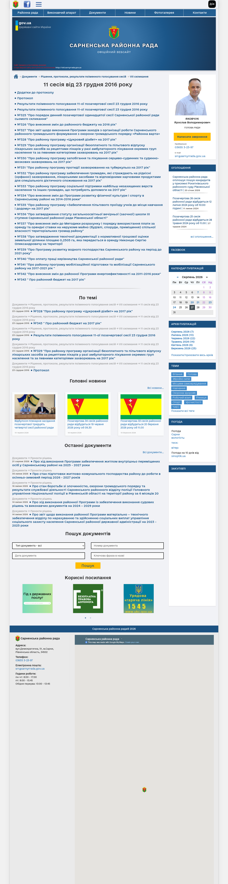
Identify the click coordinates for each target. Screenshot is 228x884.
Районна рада (28, 12)
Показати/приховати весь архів (192, 355)
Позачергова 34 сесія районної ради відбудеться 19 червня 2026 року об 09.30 (87, 424)
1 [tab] (85, 618)
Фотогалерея (164, 12)
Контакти (200, 12)
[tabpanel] (37, 598)
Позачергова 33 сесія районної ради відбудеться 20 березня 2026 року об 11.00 (141, 424)
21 (198, 302)
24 (174, 307)
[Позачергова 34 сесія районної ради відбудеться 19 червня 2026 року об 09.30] (87, 406)
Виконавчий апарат (61, 12)
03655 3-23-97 (184, 147)
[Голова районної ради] (192, 96)
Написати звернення (192, 136)
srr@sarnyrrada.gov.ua (190, 156)
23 (210, 302)
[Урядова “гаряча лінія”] (139, 598)
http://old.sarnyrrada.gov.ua (68, 68)
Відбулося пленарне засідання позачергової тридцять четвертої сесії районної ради (35, 424)
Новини (130, 12)
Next (162, 598)
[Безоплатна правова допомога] (88, 598)
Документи (97, 12)
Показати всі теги (182, 410)
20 (192, 302)
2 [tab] (90, 618)
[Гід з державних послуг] (38, 598)
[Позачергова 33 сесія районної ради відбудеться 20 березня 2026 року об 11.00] (141, 406)
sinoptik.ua (178, 456)
